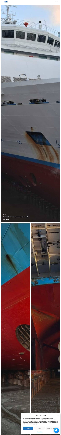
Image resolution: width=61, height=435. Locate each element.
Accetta (28, 428)
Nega (39, 428)
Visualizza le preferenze (52, 428)
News (4, 214)
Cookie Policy (40, 431)
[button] (58, 415)
